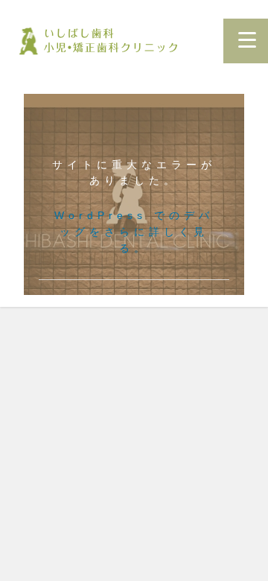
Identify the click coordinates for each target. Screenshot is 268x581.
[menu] (247, 40)
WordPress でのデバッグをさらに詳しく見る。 (134, 231)
